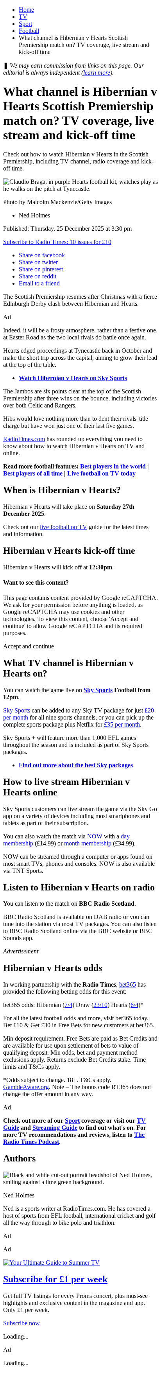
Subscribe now (21, 1323)
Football (29, 30)
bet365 (127, 984)
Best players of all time (33, 473)
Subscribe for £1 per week (55, 1279)
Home (26, 9)
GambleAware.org (26, 1087)
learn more (96, 72)
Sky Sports (98, 690)
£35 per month (122, 724)
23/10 (100, 1004)
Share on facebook (42, 255)
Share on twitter (38, 262)
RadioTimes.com (24, 439)
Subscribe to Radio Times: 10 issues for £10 (57, 242)
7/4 (68, 1004)
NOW (94, 836)
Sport (25, 23)
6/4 (134, 1004)
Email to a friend (39, 283)
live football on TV (63, 527)
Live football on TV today (101, 473)
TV (23, 16)
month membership (87, 843)
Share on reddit (37, 276)
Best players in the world (113, 466)
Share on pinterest (41, 269)
